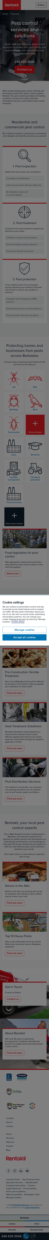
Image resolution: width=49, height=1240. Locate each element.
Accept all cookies (24, 637)
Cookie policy (18, 621)
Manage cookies (24, 629)
